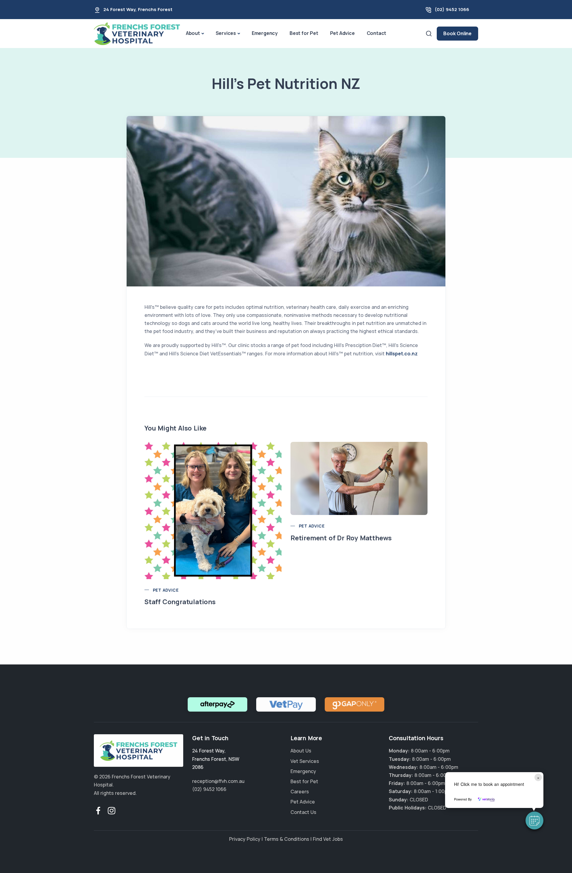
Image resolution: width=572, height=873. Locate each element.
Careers (299, 791)
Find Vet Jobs (328, 839)
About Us (300, 750)
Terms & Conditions (286, 839)
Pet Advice (342, 33)
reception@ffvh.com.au (218, 781)
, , (215, 758)
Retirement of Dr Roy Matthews (341, 537)
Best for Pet (304, 33)
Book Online (457, 33)
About (193, 33)
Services (226, 33)
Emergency (265, 33)
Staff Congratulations (180, 601)
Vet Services (304, 761)
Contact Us (303, 812)
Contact (376, 33)
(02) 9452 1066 (452, 9)
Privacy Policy (244, 839)
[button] (534, 820)
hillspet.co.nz (402, 353)
